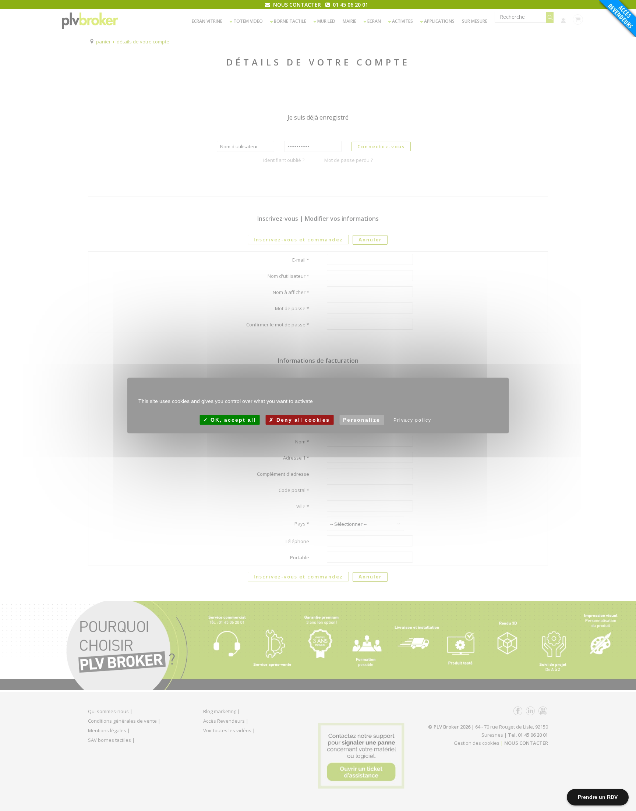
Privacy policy (412, 420)
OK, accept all (232, 420)
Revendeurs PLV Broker (617, 18)
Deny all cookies (302, 420)
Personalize (361, 420)
